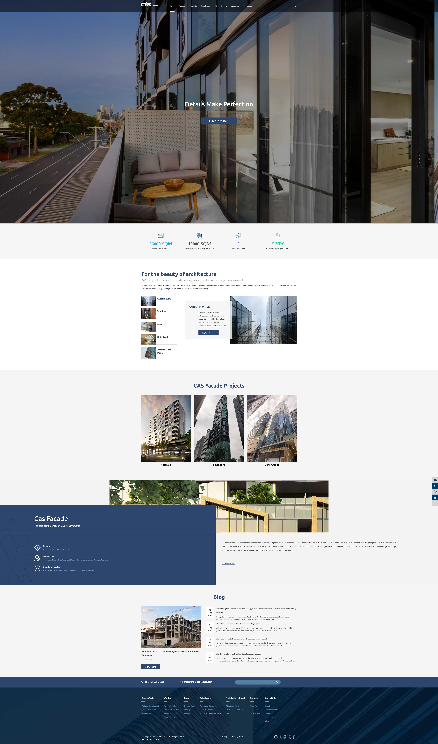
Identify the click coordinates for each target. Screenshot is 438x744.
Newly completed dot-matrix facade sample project (238, 654)
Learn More (228, 563)
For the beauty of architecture (179, 274)
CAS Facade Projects (219, 385)
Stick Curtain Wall (148, 709)
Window (161, 311)
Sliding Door (189, 709)
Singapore (219, 464)
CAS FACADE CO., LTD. (161, 736)
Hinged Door (189, 706)
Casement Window (171, 709)
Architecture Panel (164, 351)
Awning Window (170, 706)
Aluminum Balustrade (208, 706)
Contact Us (247, 6)
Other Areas (272, 464)
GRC (227, 713)
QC (215, 6)
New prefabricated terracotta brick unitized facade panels (241, 639)
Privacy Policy (237, 736)
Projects (193, 6)
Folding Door (189, 713)
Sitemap (223, 736)
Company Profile (272, 709)
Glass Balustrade (206, 709)
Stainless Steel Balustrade (210, 713)
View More (150, 666)
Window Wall (146, 713)
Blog (219, 596)
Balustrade (163, 337)
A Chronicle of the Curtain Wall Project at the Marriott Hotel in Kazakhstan (170, 653)
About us (235, 6)
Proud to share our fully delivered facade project (237, 624)
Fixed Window (169, 717)
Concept (268, 713)
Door (160, 324)
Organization (270, 717)
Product (182, 6)
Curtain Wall (164, 298)
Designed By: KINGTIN (150, 739)
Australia (166, 464)
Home (172, 6)
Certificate (205, 6)
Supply (224, 6)
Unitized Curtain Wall (150, 706)
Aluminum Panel (232, 706)
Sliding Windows (170, 713)
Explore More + (219, 121)
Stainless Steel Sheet (234, 709)
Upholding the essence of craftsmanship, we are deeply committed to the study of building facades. (256, 611)
